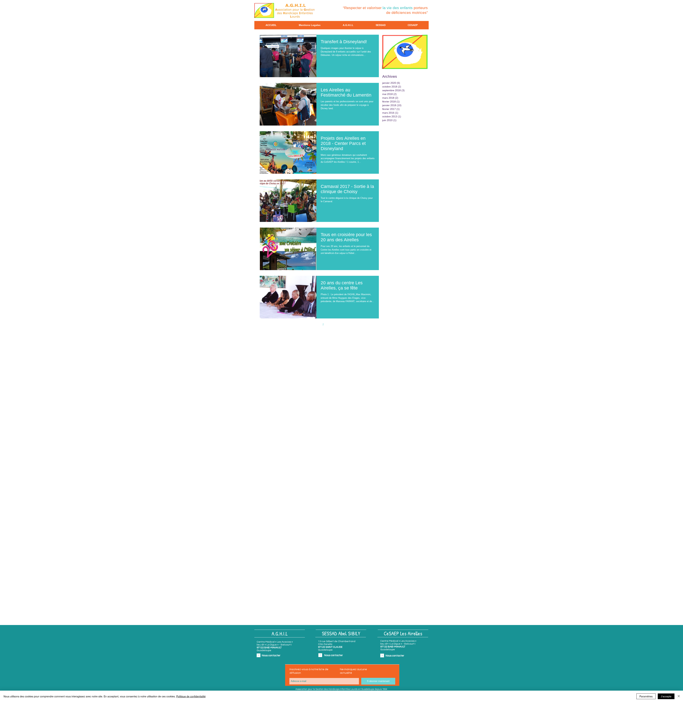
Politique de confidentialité (191, 696)
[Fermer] (679, 696)
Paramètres (646, 696)
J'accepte (666, 696)
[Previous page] (308, 324)
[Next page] (330, 324)
